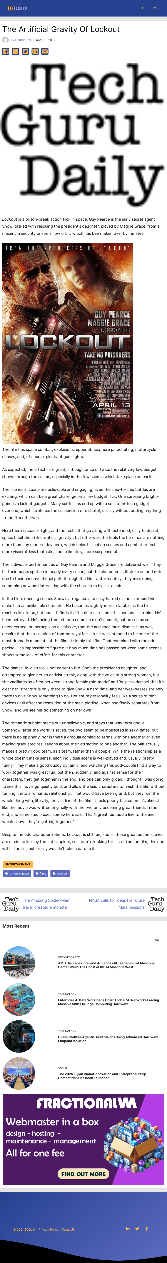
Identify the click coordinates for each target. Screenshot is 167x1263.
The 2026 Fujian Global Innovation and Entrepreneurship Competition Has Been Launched (102, 1076)
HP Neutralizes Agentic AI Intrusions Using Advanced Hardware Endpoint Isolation (108, 1039)
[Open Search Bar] (143, 8)
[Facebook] (147, 1229)
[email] (44, 51)
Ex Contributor (21, 40)
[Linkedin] (128, 1229)
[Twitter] (137, 1229)
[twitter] (25, 51)
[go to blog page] (157, 939)
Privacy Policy (48, 1229)
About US (68, 1229)
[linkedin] (35, 51)
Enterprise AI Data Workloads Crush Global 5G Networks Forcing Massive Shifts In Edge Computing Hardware (108, 1002)
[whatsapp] (15, 51)
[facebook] (5, 51)
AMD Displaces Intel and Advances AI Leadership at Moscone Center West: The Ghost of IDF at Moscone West (106, 965)
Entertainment (17, 864)
